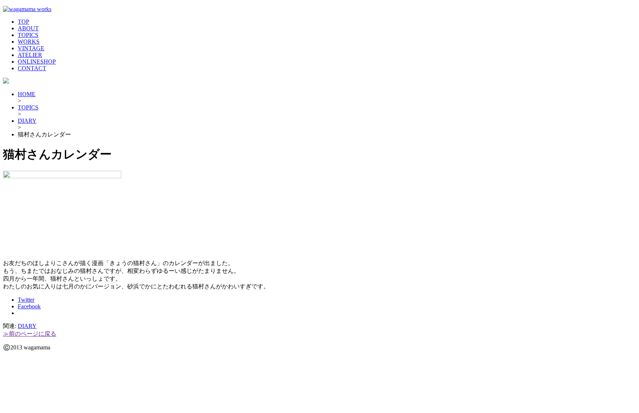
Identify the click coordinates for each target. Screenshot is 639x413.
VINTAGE (31, 48)
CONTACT (32, 68)
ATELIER (30, 55)
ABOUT (28, 28)
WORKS (29, 41)
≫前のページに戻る (29, 334)
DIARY (27, 121)
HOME (27, 94)
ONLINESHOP (37, 61)
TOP (23, 21)
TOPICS (28, 35)
